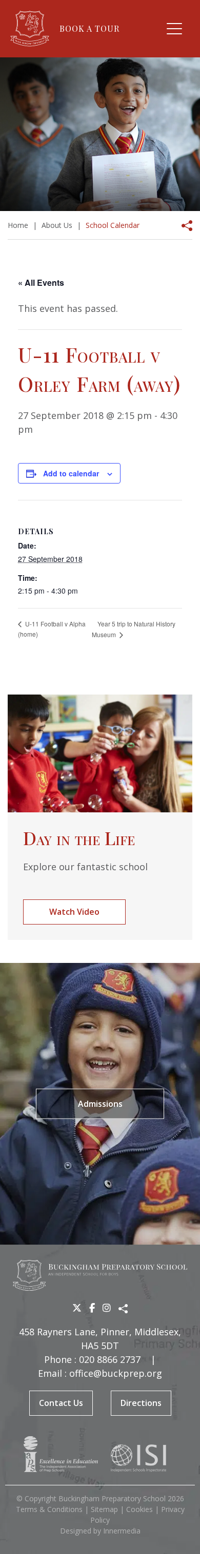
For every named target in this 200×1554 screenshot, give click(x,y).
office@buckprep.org (115, 1373)
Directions (141, 1403)
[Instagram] (107, 1307)
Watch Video (74, 911)
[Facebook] (92, 1307)
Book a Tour (89, 28)
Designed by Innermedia (100, 1531)
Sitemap (104, 1509)
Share (123, 1308)
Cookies (139, 1509)
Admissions (100, 1103)
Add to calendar (71, 473)
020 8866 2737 (110, 1359)
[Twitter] (77, 1307)
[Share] (183, 226)
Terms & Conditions (49, 1509)
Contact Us (61, 1403)
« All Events (41, 282)
